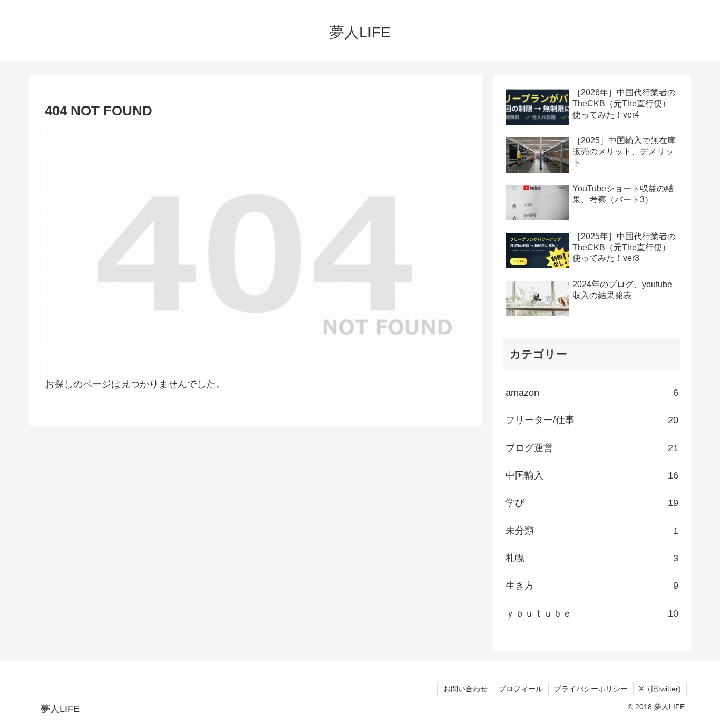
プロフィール (521, 689)
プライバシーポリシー (591, 689)
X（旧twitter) (660, 689)
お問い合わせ (465, 689)
